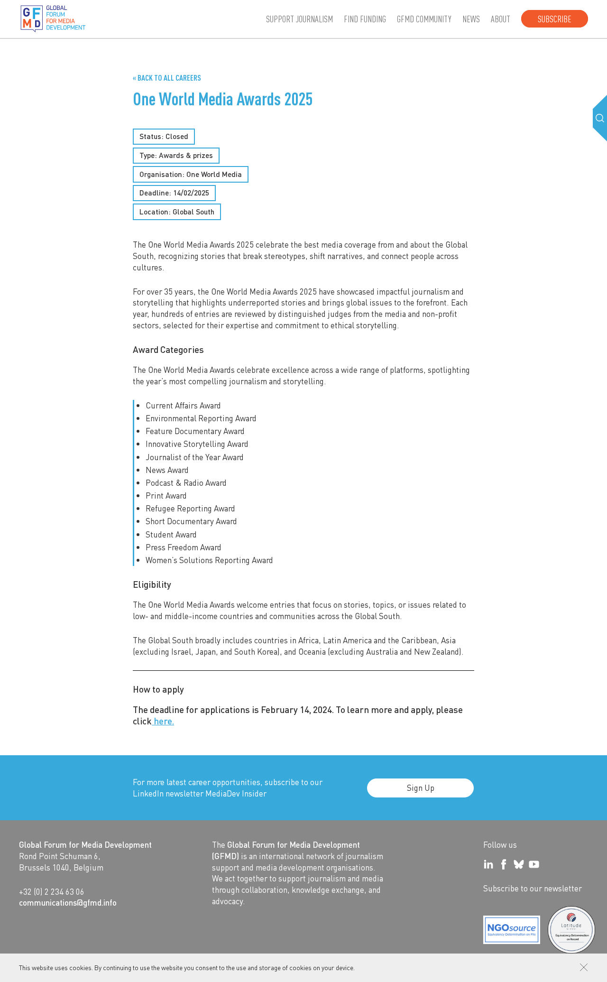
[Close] (583, 967)
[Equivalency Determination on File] (511, 930)
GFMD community (424, 18)
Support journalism (299, 18)
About (500, 18)
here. (163, 720)
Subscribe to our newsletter (532, 888)
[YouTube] (534, 864)
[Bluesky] (519, 864)
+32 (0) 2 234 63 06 (51, 891)
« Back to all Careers (167, 77)
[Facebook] (503, 864)
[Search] (600, 118)
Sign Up (420, 787)
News (471, 18)
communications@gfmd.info (68, 902)
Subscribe (554, 18)
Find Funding (365, 18)
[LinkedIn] (488, 864)
